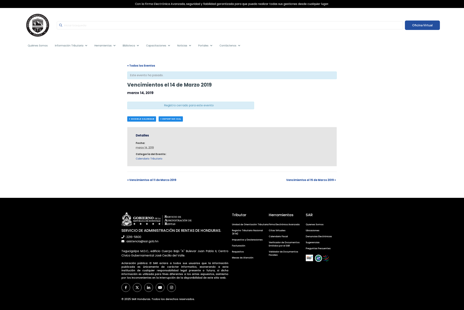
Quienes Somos (315, 224)
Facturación (238, 245)
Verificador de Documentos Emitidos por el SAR (284, 244)
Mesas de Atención (242, 257)
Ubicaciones (312, 230)
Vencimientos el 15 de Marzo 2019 (311, 180)
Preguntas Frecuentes (318, 248)
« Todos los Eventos (141, 66)
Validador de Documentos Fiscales (283, 253)
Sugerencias (313, 242)
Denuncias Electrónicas (319, 236)
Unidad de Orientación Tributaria (250, 224)
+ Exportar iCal (170, 118)
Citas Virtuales (277, 230)
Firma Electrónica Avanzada (284, 224)
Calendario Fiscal (278, 236)
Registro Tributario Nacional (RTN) (247, 232)
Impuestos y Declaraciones (247, 239)
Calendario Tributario (149, 158)
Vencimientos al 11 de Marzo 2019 (151, 180)
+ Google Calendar (141, 118)
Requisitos (238, 251)
